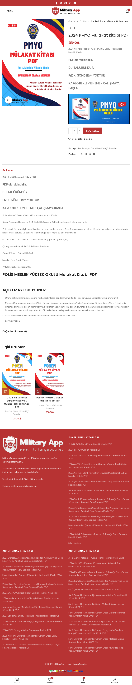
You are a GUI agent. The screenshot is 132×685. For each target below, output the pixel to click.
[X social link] (61, 3)
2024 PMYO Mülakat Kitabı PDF (84, 449)
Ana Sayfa (73, 21)
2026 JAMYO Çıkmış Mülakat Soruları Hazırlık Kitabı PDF (30, 592)
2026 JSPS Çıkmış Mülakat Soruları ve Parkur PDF (26, 630)
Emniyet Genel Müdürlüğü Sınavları (109, 21)
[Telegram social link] (74, 3)
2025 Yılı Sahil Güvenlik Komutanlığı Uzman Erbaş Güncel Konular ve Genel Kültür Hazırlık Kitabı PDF (96, 623)
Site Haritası (74, 542)
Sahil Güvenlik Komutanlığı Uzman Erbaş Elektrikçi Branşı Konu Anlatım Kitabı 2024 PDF (96, 614)
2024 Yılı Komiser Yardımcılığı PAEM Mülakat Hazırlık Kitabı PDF (17, 402)
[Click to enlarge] (8, 100)
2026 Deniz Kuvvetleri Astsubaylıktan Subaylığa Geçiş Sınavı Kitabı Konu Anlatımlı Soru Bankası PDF (98, 501)
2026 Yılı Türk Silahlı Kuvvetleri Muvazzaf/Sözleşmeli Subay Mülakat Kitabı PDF (97, 474)
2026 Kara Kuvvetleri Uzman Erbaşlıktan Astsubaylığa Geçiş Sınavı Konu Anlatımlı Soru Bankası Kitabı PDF (98, 582)
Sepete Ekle (92, 130)
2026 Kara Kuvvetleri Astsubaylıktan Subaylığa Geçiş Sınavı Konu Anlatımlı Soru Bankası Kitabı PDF (98, 574)
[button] (5, 391)
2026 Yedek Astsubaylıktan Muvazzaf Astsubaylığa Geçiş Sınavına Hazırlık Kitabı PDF (31, 646)
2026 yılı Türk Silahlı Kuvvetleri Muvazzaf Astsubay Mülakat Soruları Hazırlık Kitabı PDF (97, 466)
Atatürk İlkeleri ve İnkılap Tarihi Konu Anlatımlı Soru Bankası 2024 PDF (98, 492)
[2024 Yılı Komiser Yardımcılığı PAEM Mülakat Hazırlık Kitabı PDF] (17, 374)
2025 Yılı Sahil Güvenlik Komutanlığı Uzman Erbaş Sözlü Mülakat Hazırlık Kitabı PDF (29, 637)
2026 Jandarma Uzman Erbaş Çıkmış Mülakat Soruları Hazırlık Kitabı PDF (32, 623)
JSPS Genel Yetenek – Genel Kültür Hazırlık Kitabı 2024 (96, 557)
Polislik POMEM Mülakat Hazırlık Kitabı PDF (49, 399)
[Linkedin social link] (70, 3)
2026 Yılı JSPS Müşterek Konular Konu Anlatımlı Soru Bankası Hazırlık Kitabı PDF (94, 565)
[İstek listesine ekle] (27, 357)
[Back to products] (74, 28)
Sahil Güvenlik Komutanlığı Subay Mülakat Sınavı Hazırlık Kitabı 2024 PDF (96, 605)
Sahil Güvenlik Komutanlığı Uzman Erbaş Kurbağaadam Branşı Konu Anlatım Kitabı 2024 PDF (95, 632)
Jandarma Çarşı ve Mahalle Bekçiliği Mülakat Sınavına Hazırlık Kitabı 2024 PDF (32, 609)
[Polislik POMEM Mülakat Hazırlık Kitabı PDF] (50, 374)
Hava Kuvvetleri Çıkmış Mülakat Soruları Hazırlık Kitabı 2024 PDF (98, 527)
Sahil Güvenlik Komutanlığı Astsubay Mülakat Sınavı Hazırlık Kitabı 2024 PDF (97, 597)
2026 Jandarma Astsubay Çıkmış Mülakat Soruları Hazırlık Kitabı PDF (30, 600)
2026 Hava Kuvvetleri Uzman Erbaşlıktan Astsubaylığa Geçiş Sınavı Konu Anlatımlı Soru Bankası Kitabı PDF (32, 585)
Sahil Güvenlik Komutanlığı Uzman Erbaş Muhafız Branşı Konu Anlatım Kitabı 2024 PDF (95, 649)
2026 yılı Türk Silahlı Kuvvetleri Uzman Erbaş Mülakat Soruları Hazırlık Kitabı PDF (98, 483)
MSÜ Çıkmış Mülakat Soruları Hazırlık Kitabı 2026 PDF (94, 589)
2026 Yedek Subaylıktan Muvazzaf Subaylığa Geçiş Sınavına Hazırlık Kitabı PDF (97, 536)
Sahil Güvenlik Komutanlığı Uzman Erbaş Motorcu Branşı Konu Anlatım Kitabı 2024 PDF (96, 640)
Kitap (84, 21)
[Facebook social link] (57, 3)
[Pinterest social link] (65, 3)
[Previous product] (70, 28)
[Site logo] (66, 10)
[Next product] (78, 28)
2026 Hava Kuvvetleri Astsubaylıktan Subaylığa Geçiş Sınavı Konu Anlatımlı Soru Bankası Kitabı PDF (98, 518)
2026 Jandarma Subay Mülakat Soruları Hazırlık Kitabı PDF (30, 615)
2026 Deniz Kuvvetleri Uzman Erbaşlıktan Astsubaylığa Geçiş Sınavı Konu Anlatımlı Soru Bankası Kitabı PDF (98, 509)
